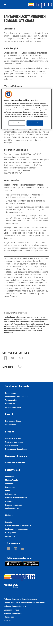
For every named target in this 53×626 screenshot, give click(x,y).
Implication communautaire (16, 529)
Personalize (17, 123)
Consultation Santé (13, 407)
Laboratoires (10, 494)
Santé (7, 491)
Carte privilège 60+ (13, 438)
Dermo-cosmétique (13, 421)
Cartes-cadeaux (11, 445)
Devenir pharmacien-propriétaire (18, 526)
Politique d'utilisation (12, 613)
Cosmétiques (10, 425)
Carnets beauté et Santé (15, 463)
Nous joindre (10, 533)
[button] (5, 358)
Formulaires (10, 487)
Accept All (34, 123)
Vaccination (10, 404)
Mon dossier (10, 536)
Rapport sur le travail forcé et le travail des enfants (24, 603)
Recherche (9, 476)
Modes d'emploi (11, 480)
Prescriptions (10, 393)
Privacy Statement (42, 116)
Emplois (8, 522)
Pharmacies (9, 617)
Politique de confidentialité (15, 606)
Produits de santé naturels (16, 498)
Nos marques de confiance (16, 449)
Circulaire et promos (16, 456)
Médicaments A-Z (12, 508)
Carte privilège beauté (14, 442)
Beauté (9, 415)
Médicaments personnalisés (16, 397)
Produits (9, 432)
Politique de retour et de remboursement (20, 599)
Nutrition (8, 501)
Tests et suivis (11, 400)
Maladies (9, 484)
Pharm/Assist (12, 470)
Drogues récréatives (13, 505)
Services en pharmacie (17, 387)
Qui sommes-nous (11, 610)
